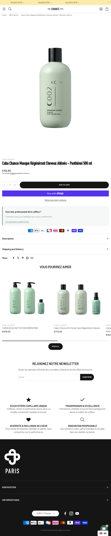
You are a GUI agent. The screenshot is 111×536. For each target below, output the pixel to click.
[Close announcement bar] (108, 2)
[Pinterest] (23, 258)
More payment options (55, 200)
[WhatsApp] (27, 258)
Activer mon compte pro (17, 222)
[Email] (32, 258)
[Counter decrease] (4, 185)
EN (105, 533)
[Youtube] (77, 513)
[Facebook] (13, 258)
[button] (4, 9)
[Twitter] (18, 258)
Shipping (13, 173)
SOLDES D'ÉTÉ (27, 3)
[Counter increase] (15, 185)
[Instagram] (71, 513)
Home (4, 15)
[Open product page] (27, 298)
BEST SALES (13, 15)
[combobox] (103, 533)
